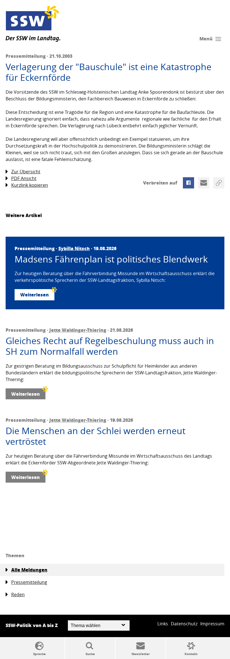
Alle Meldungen (29, 569)
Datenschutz (184, 624)
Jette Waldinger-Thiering (77, 330)
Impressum (212, 624)
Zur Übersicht (25, 172)
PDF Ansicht (23, 178)
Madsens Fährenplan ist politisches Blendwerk (111, 259)
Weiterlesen (34, 294)
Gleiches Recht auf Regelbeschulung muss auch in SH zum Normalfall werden (110, 346)
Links (162, 624)
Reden (18, 594)
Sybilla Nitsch (74, 248)
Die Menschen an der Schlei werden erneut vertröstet (95, 436)
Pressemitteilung (29, 582)
